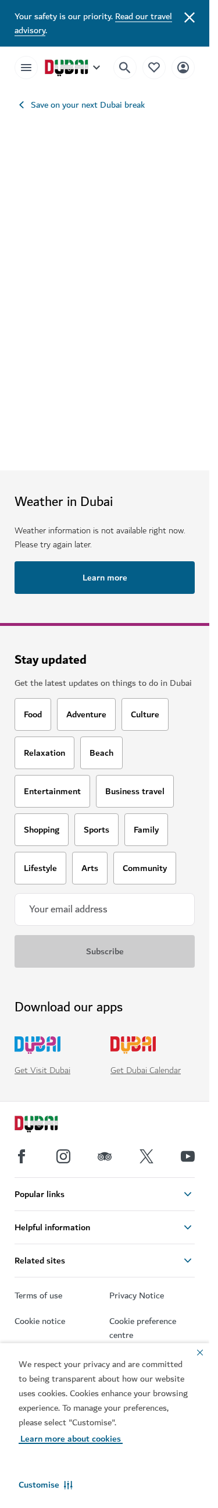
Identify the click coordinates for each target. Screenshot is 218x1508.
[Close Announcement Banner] (189, 16)
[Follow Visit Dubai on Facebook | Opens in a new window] (21, 1156)
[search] (125, 67)
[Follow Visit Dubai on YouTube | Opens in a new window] (188, 1156)
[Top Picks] (154, 67)
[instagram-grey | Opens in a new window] (63, 1156)
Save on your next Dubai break (88, 105)
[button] (46, 1484)
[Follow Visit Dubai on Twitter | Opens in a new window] (146, 1156)
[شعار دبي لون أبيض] (49, 1125)
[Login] (183, 67)
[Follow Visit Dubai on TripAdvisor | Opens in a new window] (105, 1156)
